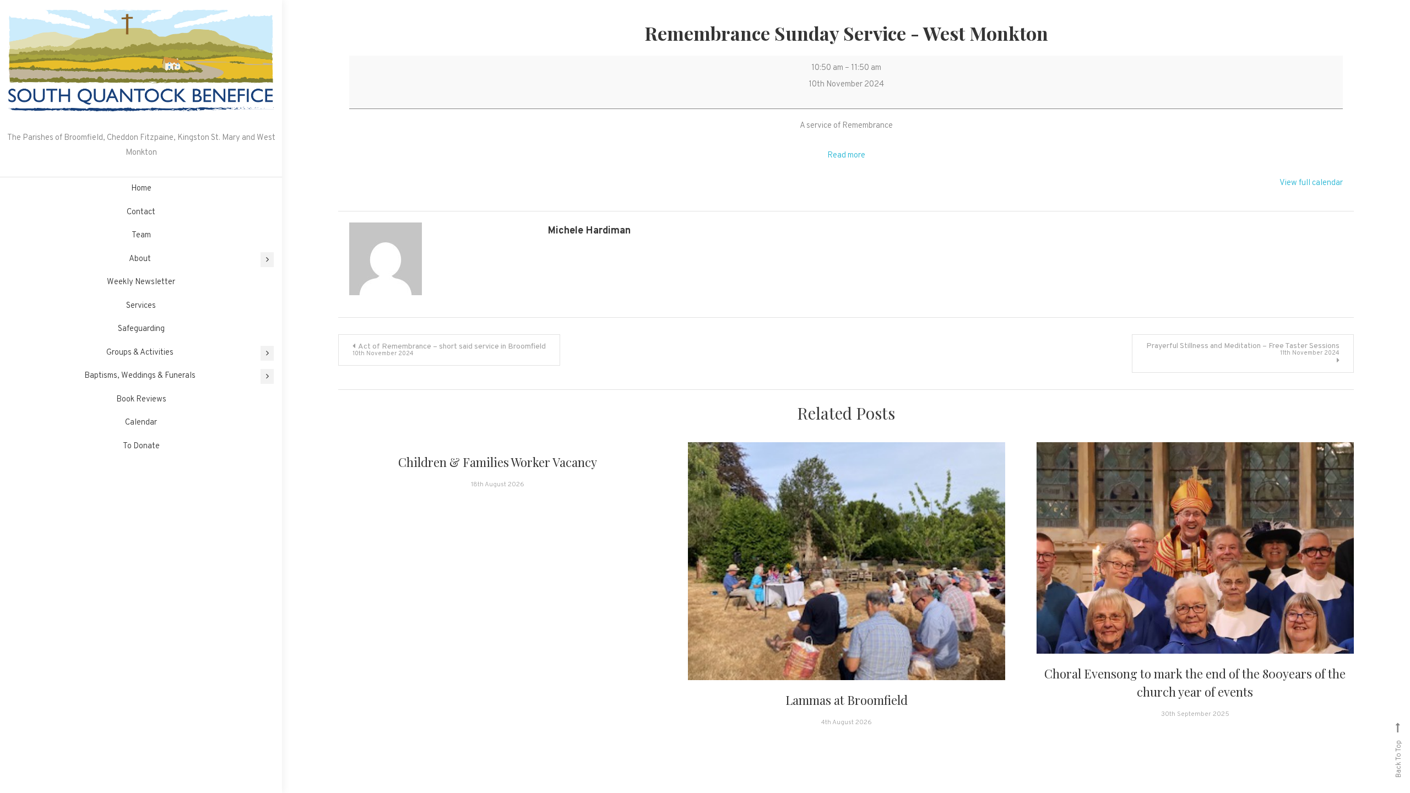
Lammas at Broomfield (846, 700)
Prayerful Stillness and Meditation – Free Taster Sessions (1243, 349)
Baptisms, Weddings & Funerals (140, 376)
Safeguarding (141, 329)
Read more (846, 155)
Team (141, 235)
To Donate (141, 446)
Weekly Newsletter (141, 282)
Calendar (141, 422)
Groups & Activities (139, 352)
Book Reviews (141, 399)
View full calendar (1311, 183)
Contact (141, 212)
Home (141, 188)
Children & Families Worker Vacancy (497, 462)
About (140, 259)
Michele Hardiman (589, 231)
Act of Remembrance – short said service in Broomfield (449, 349)
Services (141, 306)
